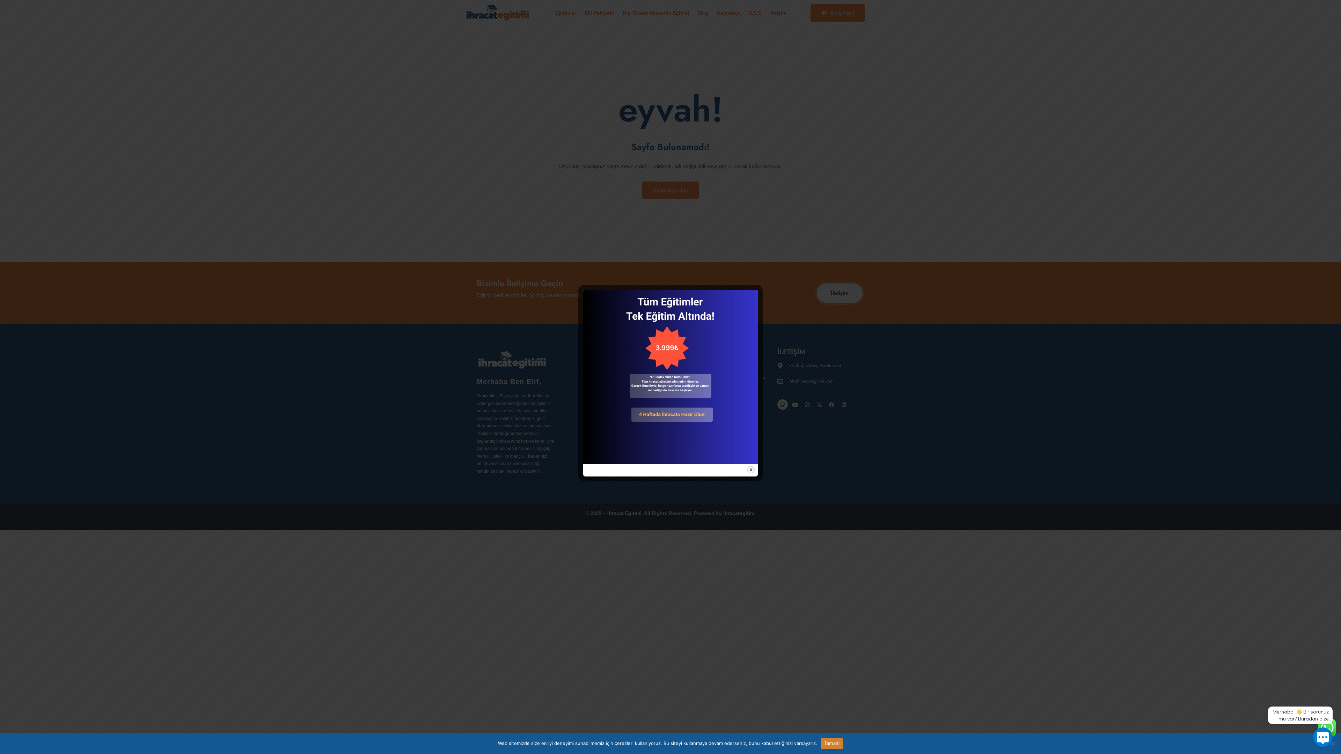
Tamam (832, 743)
